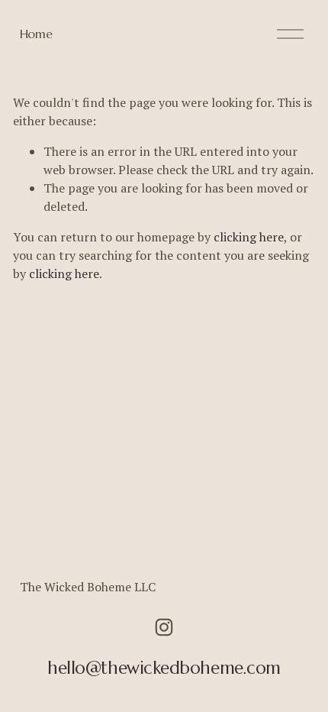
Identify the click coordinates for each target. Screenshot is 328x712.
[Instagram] (164, 627)
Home (36, 33)
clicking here (249, 236)
